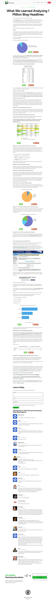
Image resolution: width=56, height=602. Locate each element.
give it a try (21, 378)
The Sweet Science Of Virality (34, 235)
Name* (14, 398)
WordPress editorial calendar (32, 380)
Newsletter (37, 2)
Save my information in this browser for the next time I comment (24, 405)
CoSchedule (17, 19)
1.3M (49, 2)
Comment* (15, 392)
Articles (42, 2)
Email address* (15, 401)
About (45, 2)
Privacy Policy (28, 598)
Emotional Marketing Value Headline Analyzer (20, 247)
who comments (19, 374)
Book (34, 2)
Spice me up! (39, 577)
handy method (25, 369)
